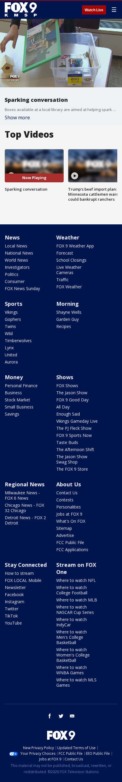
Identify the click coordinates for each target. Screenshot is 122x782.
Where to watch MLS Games (76, 682)
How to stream (19, 573)
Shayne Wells (68, 312)
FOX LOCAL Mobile (23, 580)
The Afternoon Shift (75, 449)
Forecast (64, 253)
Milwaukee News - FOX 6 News (22, 495)
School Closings (71, 260)
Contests (64, 500)
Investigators (17, 267)
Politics (11, 274)
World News (16, 260)
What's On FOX (70, 521)
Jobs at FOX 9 (69, 514)
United (11, 355)
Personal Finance (21, 385)
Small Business (19, 407)
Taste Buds (67, 442)
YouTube (13, 623)
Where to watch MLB (76, 600)
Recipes (63, 326)
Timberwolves (18, 340)
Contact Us (67, 492)
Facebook (14, 594)
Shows (64, 377)
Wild (9, 333)
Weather (67, 237)
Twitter (11, 609)
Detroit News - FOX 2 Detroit (25, 520)
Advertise (65, 535)
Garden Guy (67, 319)
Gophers (13, 319)
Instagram (14, 601)
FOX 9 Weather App (75, 246)
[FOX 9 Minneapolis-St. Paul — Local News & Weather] (22, 9)
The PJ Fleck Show (74, 428)
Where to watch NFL (76, 580)
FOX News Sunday (22, 288)
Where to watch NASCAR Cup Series (75, 609)
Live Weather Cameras (68, 269)
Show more (17, 117)
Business (13, 392)
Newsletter (15, 587)
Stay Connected (26, 564)
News (12, 237)
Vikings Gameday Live (77, 421)
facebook (49, 716)
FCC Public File (70, 542)
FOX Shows (67, 385)
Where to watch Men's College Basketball (71, 637)
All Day (63, 407)
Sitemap (64, 528)
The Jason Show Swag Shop (71, 459)
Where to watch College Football (71, 590)
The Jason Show (71, 392)
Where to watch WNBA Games (71, 669)
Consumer (15, 281)
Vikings (11, 312)
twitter (61, 716)
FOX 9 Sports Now (74, 435)
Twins (10, 326)
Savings (12, 414)
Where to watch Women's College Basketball (73, 655)
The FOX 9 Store (72, 469)
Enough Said (68, 414)
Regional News (24, 484)
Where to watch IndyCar (71, 622)
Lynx (9, 347)
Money (14, 377)
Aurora (11, 362)
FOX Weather (69, 286)
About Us (68, 484)
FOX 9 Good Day (72, 400)
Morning (67, 303)
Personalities (68, 507)
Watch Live (94, 10)
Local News (16, 246)
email (72, 716)
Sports (13, 303)
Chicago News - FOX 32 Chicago (24, 507)
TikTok (11, 616)
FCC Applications (72, 549)
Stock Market (17, 400)
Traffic (62, 279)
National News (19, 253)
